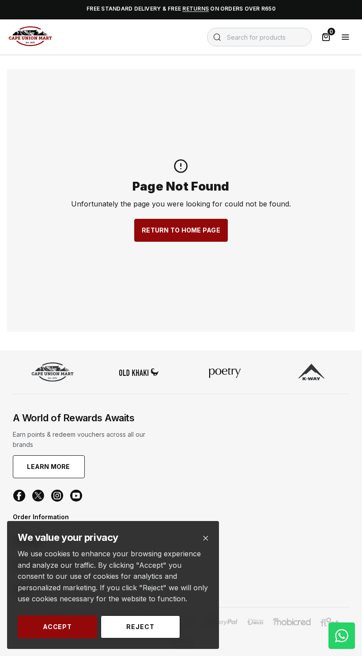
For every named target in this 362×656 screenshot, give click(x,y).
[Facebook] (19, 495)
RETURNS (195, 8)
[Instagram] (57, 495)
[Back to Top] (341, 565)
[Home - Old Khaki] (139, 373)
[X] (38, 495)
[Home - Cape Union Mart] (52, 373)
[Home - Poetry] (225, 373)
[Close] (205, 538)
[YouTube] (76, 495)
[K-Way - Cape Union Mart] (311, 373)
